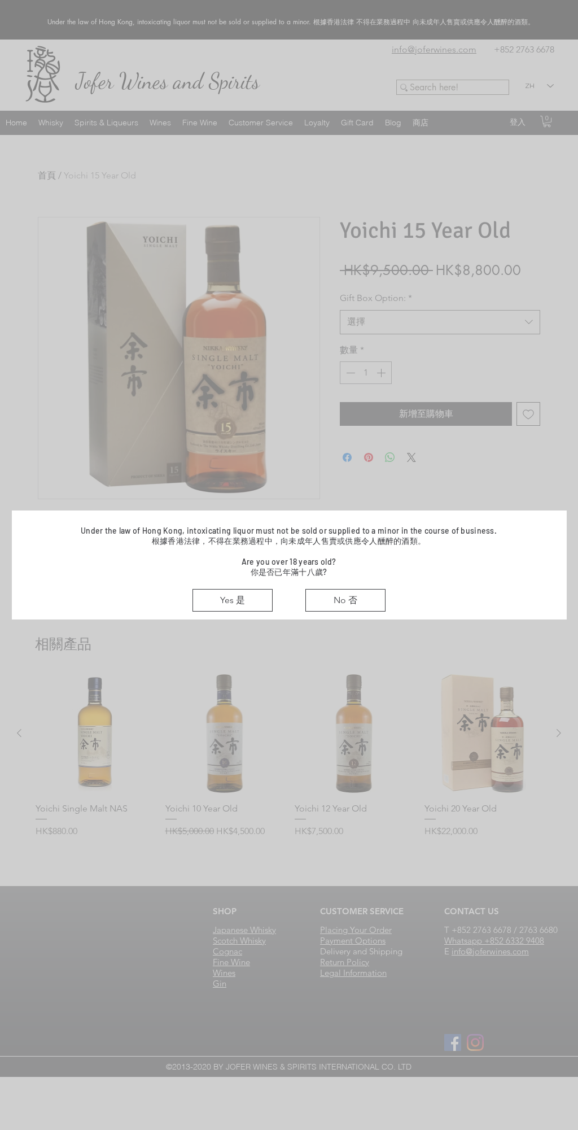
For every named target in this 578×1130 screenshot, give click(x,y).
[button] (232, 600)
